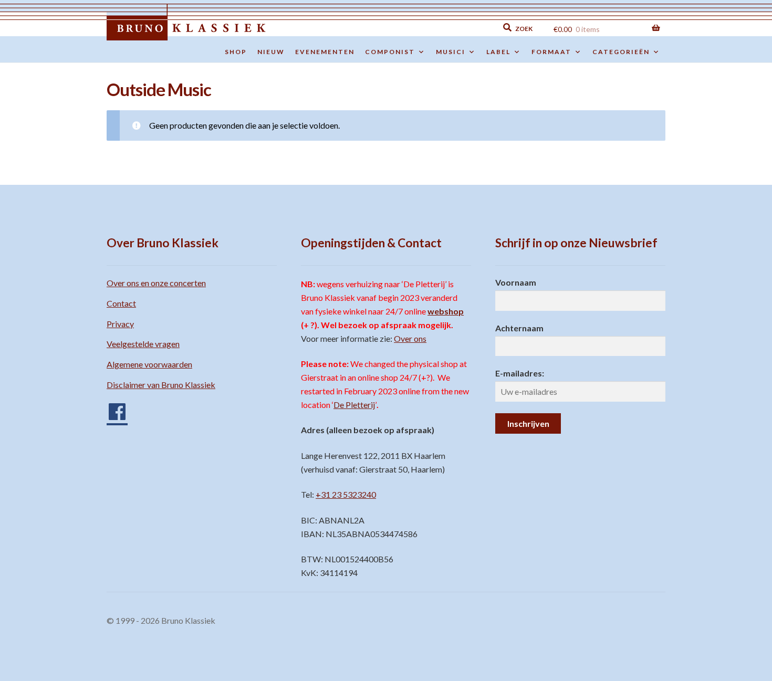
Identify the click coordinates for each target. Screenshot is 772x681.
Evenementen (324, 52)
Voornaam (515, 282)
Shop (236, 52)
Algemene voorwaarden (149, 364)
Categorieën (621, 52)
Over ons (410, 338)
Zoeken (445, 28)
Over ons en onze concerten (156, 283)
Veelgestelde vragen (143, 344)
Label (498, 52)
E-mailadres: (519, 373)
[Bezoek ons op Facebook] (112, 408)
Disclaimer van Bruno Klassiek (161, 385)
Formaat (551, 52)
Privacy (120, 324)
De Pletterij (354, 405)
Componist (390, 52)
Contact (121, 303)
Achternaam (519, 328)
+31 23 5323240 (346, 494)
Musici (450, 52)
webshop (445, 311)
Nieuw (271, 52)
